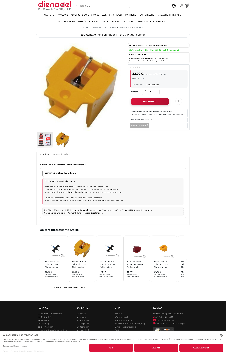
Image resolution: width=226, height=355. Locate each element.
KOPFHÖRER (131, 15)
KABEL (119, 15)
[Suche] (132, 5)
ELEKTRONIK (108, 15)
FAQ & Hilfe (46, 317)
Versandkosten (153, 84)
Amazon (83, 317)
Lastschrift (85, 330)
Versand (45, 320)
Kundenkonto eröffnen (51, 313)
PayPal (83, 313)
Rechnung (84, 327)
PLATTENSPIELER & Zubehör (72, 22)
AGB (117, 330)
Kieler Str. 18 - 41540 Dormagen (170, 323)
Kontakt (118, 313)
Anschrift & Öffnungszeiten (54, 330)
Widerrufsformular (124, 320)
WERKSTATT (162, 22)
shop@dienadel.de (165, 320)
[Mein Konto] (174, 5)
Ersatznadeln (124, 27)
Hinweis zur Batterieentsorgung (130, 323)
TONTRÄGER (128, 22)
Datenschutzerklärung (125, 327)
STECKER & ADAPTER (99, 22)
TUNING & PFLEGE (145, 22)
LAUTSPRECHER (147, 15)
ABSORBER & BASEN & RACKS (85, 15)
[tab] (44, 154)
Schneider (138, 27)
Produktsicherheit (61, 154)
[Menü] (172, 328)
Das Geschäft (47, 327)
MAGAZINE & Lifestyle (169, 15)
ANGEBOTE (63, 15)
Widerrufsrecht (122, 317)
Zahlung (45, 323)
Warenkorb (149, 101)
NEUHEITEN (49, 15)
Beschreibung (44, 154)
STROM (115, 22)
